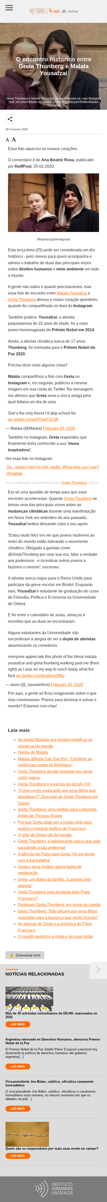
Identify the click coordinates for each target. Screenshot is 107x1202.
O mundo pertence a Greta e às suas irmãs (55, 936)
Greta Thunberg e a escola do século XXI (54, 784)
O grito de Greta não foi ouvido (45, 835)
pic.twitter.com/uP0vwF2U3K (33, 419)
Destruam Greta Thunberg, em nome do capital (59, 905)
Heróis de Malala (33, 752)
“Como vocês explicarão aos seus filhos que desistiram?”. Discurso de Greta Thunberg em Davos (58, 796)
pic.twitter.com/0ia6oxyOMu (40, 676)
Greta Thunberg (22, 299)
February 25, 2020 (59, 428)
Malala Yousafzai (72, 293)
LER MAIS (18, 1024)
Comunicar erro (24, 955)
